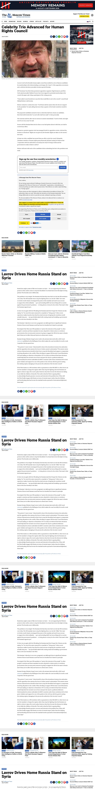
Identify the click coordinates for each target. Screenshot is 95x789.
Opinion (32, 21)
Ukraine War (12, 21)
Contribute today (84, 16)
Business (25, 21)
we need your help (27, 199)
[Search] (92, 21)
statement (20, 341)
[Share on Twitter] (54, 36)
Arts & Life (38, 21)
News (5, 21)
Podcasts (45, 21)
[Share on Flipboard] (64, 36)
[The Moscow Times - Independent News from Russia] (16, 15)
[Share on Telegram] (56, 36)
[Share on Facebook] (51, 36)
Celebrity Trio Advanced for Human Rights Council (33, 29)
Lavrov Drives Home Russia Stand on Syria (34, 276)
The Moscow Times (7, 283)
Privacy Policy (30, 170)
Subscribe (63, 167)
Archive (52, 21)
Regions (19, 21)
